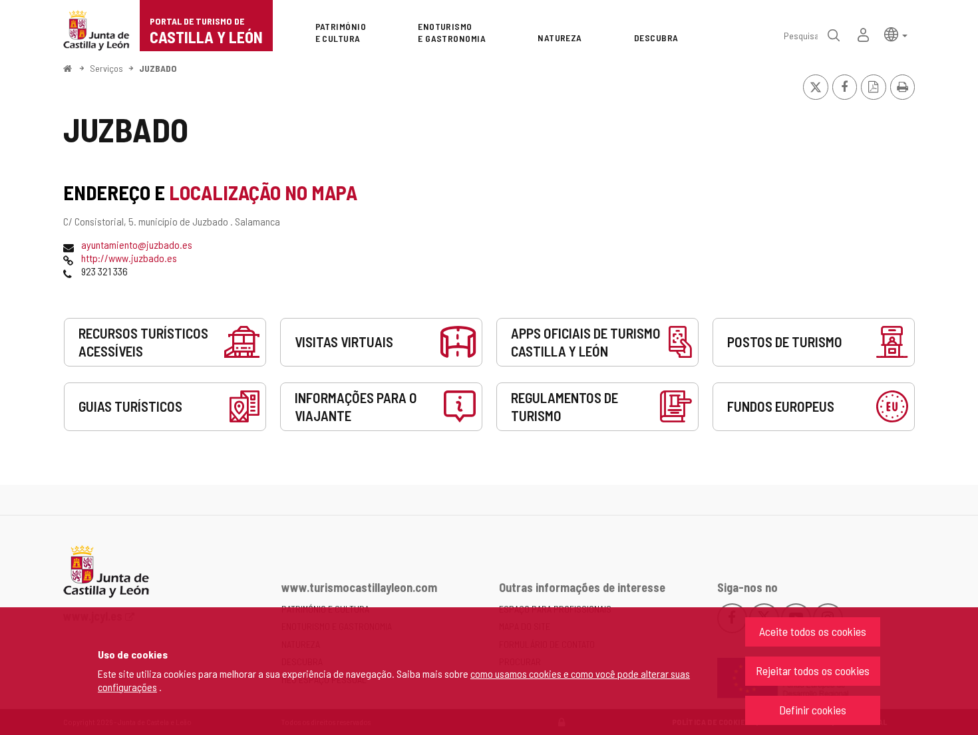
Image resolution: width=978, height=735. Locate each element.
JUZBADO (158, 68)
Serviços (106, 68)
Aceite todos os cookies (812, 631)
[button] (895, 33)
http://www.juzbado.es (129, 257)
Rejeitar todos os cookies (813, 670)
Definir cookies (812, 709)
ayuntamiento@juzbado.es (136, 244)
